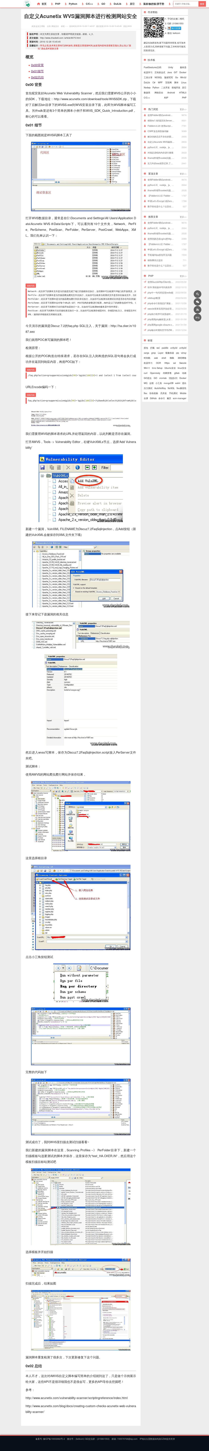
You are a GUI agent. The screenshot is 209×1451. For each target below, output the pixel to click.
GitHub (153, 398)
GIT (175, 72)
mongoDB (168, 383)
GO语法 (147, 378)
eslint (177, 383)
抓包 (146, 347)
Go (176, 77)
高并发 (163, 393)
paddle (165, 347)
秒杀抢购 (153, 393)
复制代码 (30, 285)
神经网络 (182, 357)
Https (167, 362)
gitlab (176, 372)
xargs (146, 352)
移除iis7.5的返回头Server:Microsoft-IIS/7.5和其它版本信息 (162, 120)
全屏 (146, 398)
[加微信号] (197, 302)
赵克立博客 (40, 26)
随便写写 (168, 77)
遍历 (169, 398)
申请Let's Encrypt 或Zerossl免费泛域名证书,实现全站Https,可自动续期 (162, 201)
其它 (132, 4)
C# (154, 82)
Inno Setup (157, 367)
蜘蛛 (172, 357)
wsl (158, 347)
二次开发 (165, 87)
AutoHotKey (160, 388)
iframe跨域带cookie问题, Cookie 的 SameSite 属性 (162, 157)
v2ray (183, 352)
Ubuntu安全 (170, 367)
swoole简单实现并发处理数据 (162, 308)
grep (153, 352)
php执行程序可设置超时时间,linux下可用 (162, 313)
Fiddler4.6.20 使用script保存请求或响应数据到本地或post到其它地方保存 (162, 125)
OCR (158, 362)
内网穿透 (167, 372)
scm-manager (179, 398)
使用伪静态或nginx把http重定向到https (162, 238)
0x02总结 (37, 77)
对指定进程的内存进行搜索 (160, 152)
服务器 (183, 67)
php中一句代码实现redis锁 (160, 292)
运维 (151, 383)
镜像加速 (169, 352)
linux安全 (182, 367)
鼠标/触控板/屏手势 (153, 4)
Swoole (182, 362)
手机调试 (173, 393)
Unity (170, 67)
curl (145, 372)
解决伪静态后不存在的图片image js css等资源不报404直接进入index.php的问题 (162, 136)
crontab (163, 378)
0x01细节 (37, 71)
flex (145, 393)
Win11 (147, 367)
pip (177, 352)
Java (169, 72)
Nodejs (147, 87)
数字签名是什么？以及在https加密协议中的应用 (162, 206)
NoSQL (171, 388)
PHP (57, 4)
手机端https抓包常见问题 (160, 254)
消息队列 (173, 378)
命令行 (162, 398)
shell (164, 357)
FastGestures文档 (152, 67)
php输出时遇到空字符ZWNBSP (162, 330)
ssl (174, 362)
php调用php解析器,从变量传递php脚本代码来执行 (162, 319)
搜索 (202, 3)
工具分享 (148, 77)
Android (171, 92)
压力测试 (148, 388)
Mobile (183, 393)
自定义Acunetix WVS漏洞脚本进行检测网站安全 (162, 141)
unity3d (173, 347)
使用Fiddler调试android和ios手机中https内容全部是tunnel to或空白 (162, 115)
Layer (160, 352)
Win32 (183, 77)
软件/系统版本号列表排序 (160, 287)
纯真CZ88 (161, 1438)
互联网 (168, 82)
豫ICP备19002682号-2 (54, 1438)
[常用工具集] (197, 294)
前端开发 (176, 87)
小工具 (158, 383)
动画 (184, 372)
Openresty (155, 372)
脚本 (176, 82)
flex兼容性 (181, 388)
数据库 (147, 92)
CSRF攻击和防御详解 (158, 131)
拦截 (152, 347)
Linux (183, 82)
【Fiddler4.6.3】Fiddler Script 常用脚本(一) (162, 195)
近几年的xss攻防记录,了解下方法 (162, 163)
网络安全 (55, 26)
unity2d (182, 347)
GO (103, 4)
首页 (44, 4)
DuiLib (117, 4)
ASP (166, 97)
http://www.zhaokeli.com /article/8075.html (60, 37)
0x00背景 (37, 65)
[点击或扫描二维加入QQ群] (174, 28)
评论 (197, 317)
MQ (145, 383)
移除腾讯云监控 (155, 260)
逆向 (184, 383)
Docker (182, 72)
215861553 (103, 1438)
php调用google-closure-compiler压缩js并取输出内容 (162, 324)
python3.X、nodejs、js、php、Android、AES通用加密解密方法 (162, 147)
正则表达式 (160, 72)
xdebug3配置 (154, 297)
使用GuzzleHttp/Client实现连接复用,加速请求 (162, 281)
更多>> (183, 109)
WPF (160, 82)
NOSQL (158, 77)
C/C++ (89, 4)
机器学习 (148, 72)
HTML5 (182, 92)
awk (156, 357)
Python (73, 4)
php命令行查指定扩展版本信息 (162, 303)
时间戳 (147, 357)
